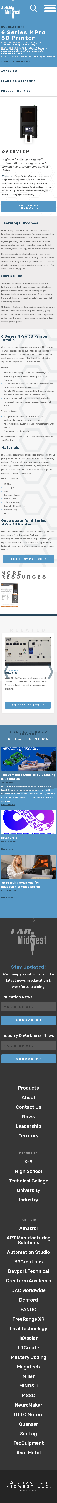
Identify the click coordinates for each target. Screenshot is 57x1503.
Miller (28, 1376)
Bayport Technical (28, 1271)
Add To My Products (28, 207)
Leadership (28, 1126)
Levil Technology (28, 1328)
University (28, 1190)
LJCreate (28, 1347)
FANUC (28, 1309)
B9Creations (8, 176)
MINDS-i (28, 1386)
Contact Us (28, 1107)
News (28, 1116)
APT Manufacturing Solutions (29, 1240)
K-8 (28, 1162)
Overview (9, 71)
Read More (7, 804)
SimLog (28, 1434)
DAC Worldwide (28, 1290)
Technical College (28, 1181)
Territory (29, 1136)
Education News (17, 997)
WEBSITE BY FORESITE (29, 1491)
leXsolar (28, 1338)
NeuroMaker (28, 1405)
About (29, 1097)
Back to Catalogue (17, 61)
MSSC (28, 1395)
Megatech (28, 1367)
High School (28, 1171)
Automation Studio (28, 1252)
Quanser (28, 1424)
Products (28, 1088)
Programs (28, 1153)
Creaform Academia (28, 1281)
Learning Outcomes (18, 81)
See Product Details (28, 705)
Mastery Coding (28, 1357)
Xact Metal (28, 1453)
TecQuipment (28, 1443)
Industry (28, 1200)
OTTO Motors (28, 1414)
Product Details (16, 91)
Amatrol (28, 1228)
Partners (28, 1220)
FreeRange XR (28, 1319)
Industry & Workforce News (27, 1035)
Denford (28, 1300)
